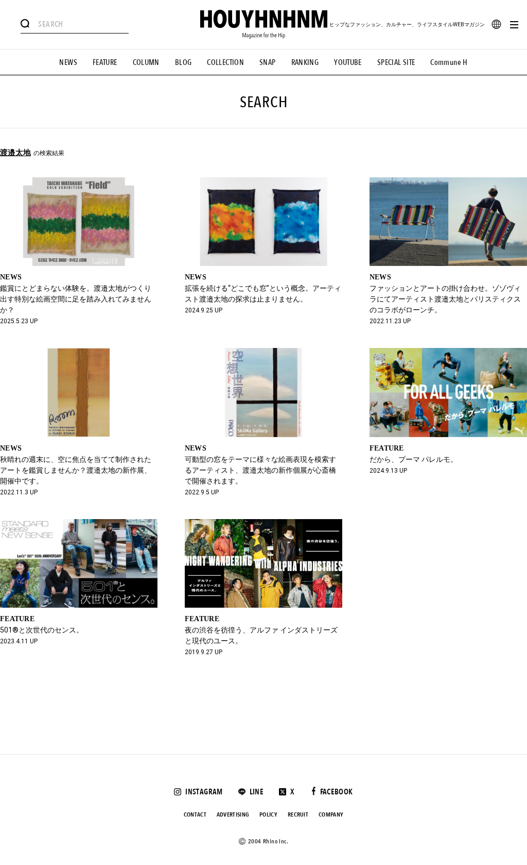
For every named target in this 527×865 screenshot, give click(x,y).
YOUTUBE (348, 62)
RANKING (305, 62)
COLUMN (146, 62)
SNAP (267, 62)
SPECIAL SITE (396, 62)
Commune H (448, 62)
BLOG (183, 62)
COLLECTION (225, 62)
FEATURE (105, 62)
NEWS (68, 62)
